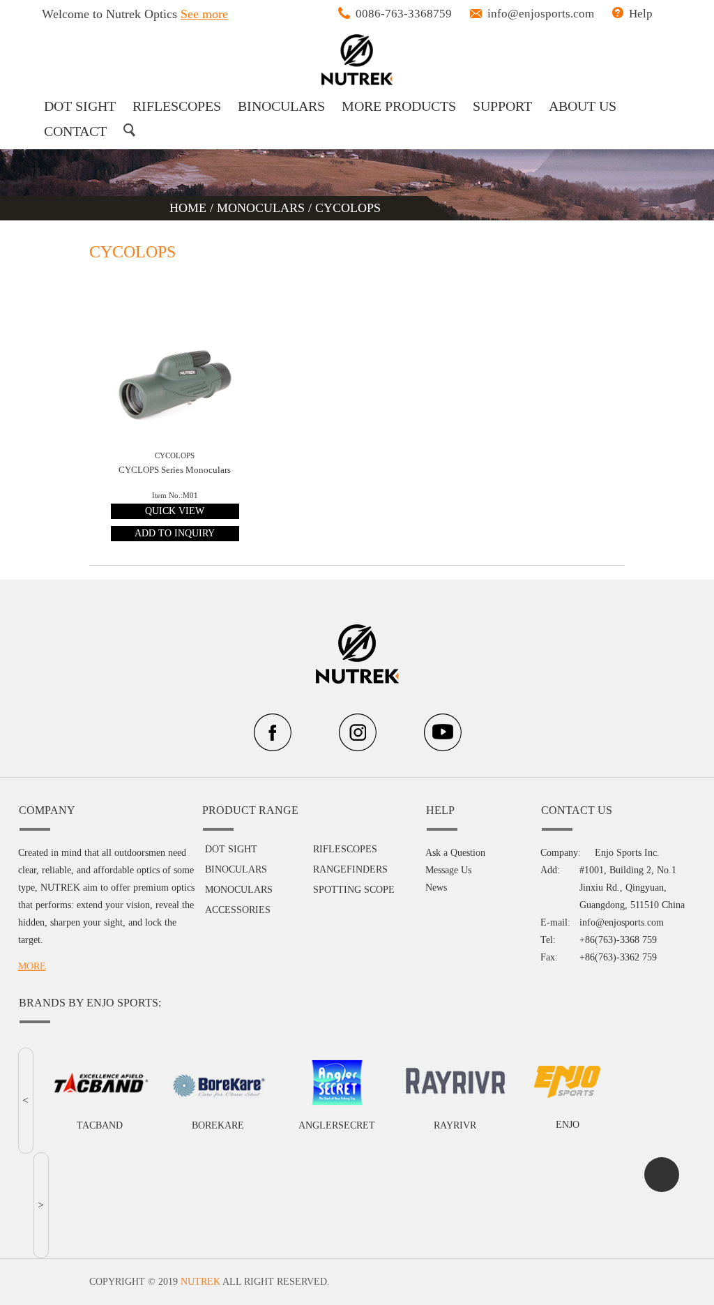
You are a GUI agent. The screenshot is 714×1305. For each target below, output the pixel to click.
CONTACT (75, 131)
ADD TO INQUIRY (175, 533)
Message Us (448, 870)
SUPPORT (502, 106)
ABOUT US (582, 106)
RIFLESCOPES (176, 106)
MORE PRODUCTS (399, 106)
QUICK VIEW (174, 511)
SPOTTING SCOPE (354, 889)
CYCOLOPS (348, 208)
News (436, 887)
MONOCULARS (261, 208)
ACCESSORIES (238, 910)
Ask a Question (455, 852)
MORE (32, 966)
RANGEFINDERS (350, 869)
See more (204, 14)
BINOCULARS (281, 106)
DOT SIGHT (80, 106)
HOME (189, 208)
